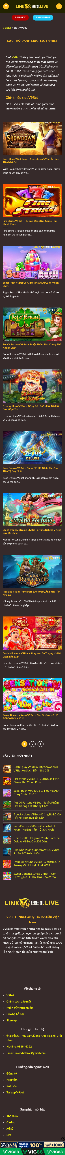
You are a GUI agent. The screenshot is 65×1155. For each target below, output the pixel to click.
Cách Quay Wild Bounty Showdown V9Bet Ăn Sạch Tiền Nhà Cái (31, 161)
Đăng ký (11, 1073)
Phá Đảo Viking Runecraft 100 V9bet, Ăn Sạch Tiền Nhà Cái (31, 593)
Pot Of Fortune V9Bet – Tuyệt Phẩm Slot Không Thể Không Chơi (32, 346)
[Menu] (6, 6)
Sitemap (11, 1020)
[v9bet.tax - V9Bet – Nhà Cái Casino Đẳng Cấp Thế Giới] (32, 6)
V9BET (7, 27)
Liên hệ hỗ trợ (15, 1014)
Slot (8, 1134)
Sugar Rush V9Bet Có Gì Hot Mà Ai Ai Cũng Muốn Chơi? (31, 284)
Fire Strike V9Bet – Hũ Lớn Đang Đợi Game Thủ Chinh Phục (30, 222)
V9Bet (15, 57)
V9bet (10, 995)
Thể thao (12, 1116)
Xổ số (9, 1128)
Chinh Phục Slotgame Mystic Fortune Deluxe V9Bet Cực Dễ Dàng (32, 531)
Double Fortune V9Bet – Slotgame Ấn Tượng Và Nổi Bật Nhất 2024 (32, 655)
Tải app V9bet (15, 1092)
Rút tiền (11, 1086)
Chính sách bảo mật (18, 1001)
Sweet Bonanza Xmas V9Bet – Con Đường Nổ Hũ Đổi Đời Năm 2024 (30, 717)
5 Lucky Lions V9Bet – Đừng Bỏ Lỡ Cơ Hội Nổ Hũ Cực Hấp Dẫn (31, 408)
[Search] (59, 6)
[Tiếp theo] (41, 744)
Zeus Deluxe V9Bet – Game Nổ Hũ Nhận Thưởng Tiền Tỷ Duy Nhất (30, 470)
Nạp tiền (12, 1079)
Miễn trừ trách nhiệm (19, 1007)
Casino (10, 1122)
